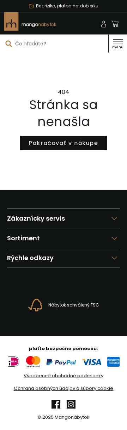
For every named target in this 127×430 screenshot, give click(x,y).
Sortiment (23, 238)
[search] (9, 43)
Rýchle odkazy (30, 257)
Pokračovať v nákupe (63, 143)
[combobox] (54, 43)
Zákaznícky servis (36, 218)
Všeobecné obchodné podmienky (63, 376)
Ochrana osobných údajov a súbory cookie (63, 388)
